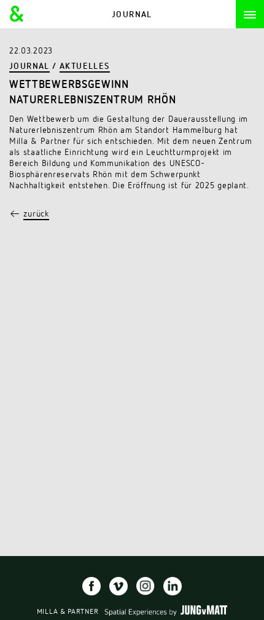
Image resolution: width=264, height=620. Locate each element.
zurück (36, 214)
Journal (29, 66)
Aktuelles (85, 66)
